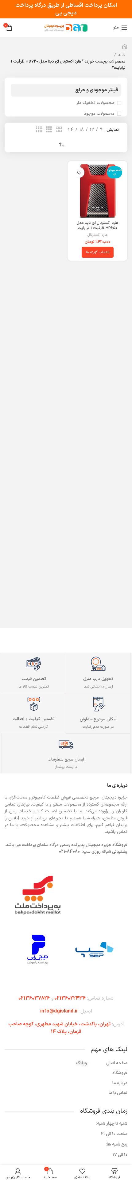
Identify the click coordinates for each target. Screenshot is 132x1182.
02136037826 (34, 998)
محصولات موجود (99, 114)
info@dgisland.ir (59, 1011)
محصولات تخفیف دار (95, 103)
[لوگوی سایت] (66, 27)
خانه (122, 55)
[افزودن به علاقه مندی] (79, 172)
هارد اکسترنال (97, 235)
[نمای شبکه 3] (49, 130)
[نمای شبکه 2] (59, 130)
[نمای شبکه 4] (39, 130)
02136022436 (70, 998)
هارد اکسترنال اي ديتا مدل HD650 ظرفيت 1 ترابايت (97, 225)
